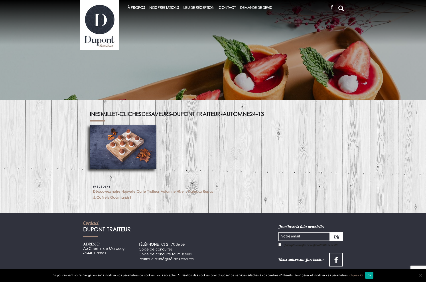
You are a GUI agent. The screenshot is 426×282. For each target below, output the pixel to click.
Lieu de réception (198, 8)
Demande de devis (256, 8)
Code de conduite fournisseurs (165, 254)
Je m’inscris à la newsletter (301, 226)
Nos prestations (164, 8)
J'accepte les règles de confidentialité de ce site (311, 245)
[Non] (420, 275)
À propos (136, 8)
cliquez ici (356, 275)
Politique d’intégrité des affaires (166, 259)
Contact (227, 8)
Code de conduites (156, 249)
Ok (369, 275)
